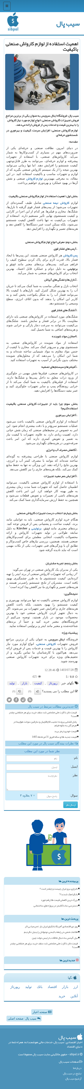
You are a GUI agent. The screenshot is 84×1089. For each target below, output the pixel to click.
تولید (12, 683)
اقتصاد (52, 987)
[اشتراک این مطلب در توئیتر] (9, 699)
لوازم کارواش (34, 178)
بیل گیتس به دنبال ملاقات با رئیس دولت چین (55, 937)
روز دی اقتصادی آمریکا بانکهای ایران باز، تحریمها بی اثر (51, 926)
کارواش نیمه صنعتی (56, 203)
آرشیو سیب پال (73, 1078)
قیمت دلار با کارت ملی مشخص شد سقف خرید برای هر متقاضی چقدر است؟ (43, 714)
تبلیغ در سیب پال (72, 1073)
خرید (62, 996)
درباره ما (77, 1068)
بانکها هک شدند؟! (68, 894)
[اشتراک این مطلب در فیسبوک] (16, 699)
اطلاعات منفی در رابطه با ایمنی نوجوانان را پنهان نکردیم (51, 932)
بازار (24, 683)
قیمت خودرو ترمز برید (65, 731)
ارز (75, 987)
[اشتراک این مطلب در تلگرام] (23, 699)
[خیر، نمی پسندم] (19, 691)
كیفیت (38, 683)
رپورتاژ (53, 683)
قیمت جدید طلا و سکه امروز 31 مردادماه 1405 (54, 736)
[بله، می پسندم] (37, 691)
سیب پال (68, 23)
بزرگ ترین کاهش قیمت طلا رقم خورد (59, 900)
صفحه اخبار (40, 1012)
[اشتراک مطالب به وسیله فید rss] (30, 699)
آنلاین (74, 996)
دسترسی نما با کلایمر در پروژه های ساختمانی (55, 905)
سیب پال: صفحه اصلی (22, 1018)
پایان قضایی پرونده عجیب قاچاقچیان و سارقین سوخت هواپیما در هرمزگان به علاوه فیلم (45, 723)
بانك (39, 987)
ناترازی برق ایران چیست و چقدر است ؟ (59, 888)
